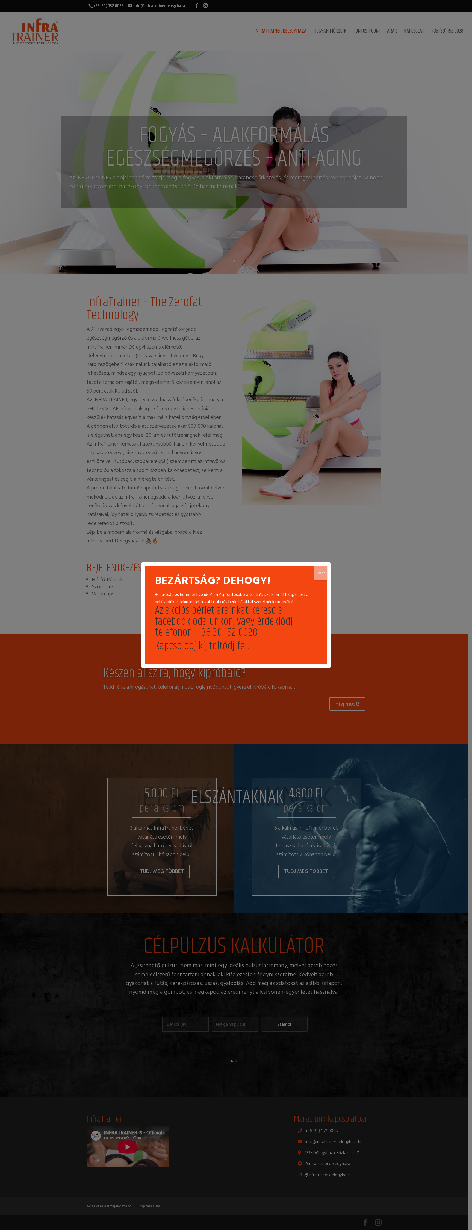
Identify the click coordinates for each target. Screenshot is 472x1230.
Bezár (321, 573)
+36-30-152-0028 (227, 632)
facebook (172, 621)
